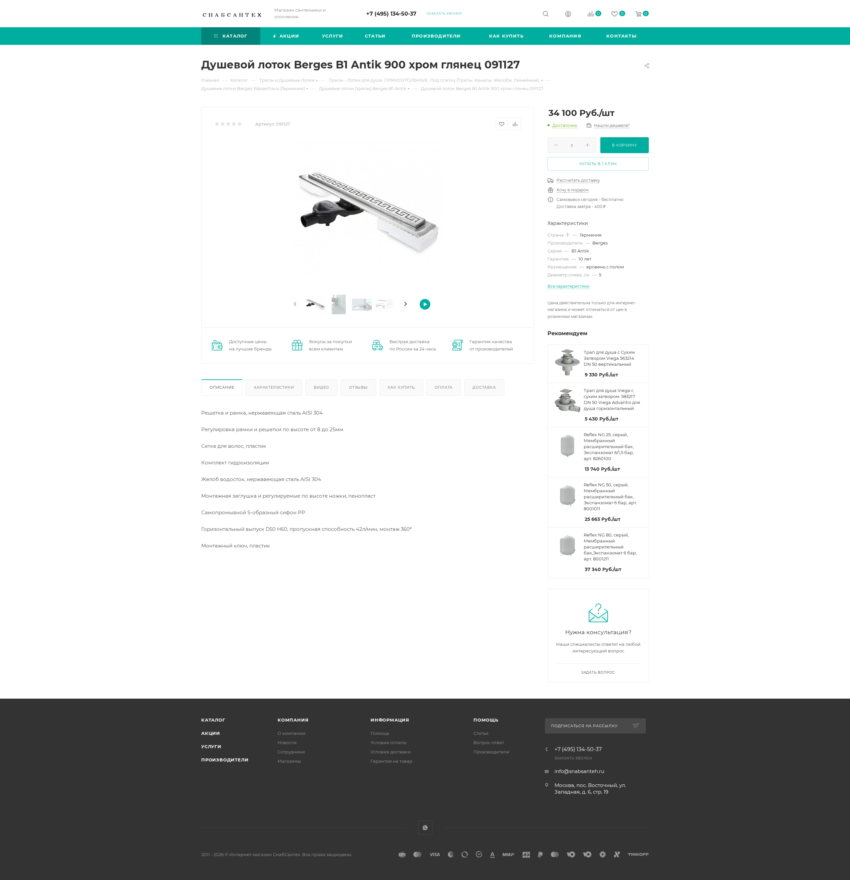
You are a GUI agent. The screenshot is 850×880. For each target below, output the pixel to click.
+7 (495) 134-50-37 (391, 14)
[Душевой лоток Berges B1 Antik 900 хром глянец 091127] (368, 213)
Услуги (211, 746)
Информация (390, 720)
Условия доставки (391, 751)
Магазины (289, 761)
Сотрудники (291, 751)
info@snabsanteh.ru (579, 771)
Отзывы (358, 387)
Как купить (401, 387)
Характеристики (274, 387)
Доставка (484, 387)
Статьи (480, 733)
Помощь (380, 733)
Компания (293, 720)
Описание (222, 387)
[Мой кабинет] (568, 15)
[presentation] (294, 304)
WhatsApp (425, 828)
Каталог (213, 720)
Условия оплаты (388, 742)
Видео (321, 387)
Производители (224, 759)
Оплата (444, 387)
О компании (291, 733)
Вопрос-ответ (488, 742)
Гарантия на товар (391, 761)
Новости (287, 742)
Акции (210, 733)
